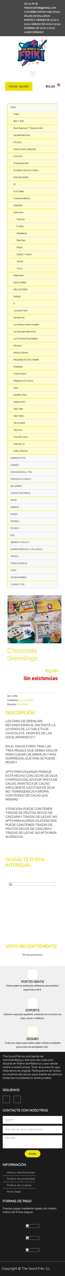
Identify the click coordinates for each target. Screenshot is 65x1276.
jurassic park (21, 310)
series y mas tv (20, 542)
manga (14, 521)
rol (12, 535)
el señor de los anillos (26, 170)
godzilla (18, 205)
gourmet (16, 486)
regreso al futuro (23, 380)
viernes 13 (19, 444)
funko (20, 226)
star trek (18, 408)
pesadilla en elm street (26, 359)
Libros (14, 507)
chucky (18, 142)
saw (16, 387)
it (14, 303)
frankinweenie (22, 198)
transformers (21, 437)
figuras (21, 219)
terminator (19, 422)
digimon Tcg (17, 458)
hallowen (19, 275)
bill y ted (19, 121)
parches (21, 240)
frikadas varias (20, 479)
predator (18, 366)
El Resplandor (21, 163)
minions (18, 345)
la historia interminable (26, 324)
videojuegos (18, 563)
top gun (18, 430)
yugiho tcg (17, 584)
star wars (19, 415)
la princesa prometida (26, 338)
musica (14, 528)
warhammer (18, 577)
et (15, 184)
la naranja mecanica (25, 331)
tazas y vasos (24, 254)
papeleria (22, 233)
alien (16, 114)
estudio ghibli (21, 177)
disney (14, 465)
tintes (14, 556)
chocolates (22, 704)
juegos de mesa (20, 493)
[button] (32, 74)
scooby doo (20, 394)
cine (13, 107)
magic (14, 514)
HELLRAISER (20, 289)
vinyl (19, 268)
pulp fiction (20, 373)
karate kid (19, 317)
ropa (19, 247)
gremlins (18, 212)
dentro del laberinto (25, 149)
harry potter (20, 282)
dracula (18, 156)
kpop (13, 500)
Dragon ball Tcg (21, 472)
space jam (19, 401)
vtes (13, 570)
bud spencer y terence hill (28, 128)
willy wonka (20, 451)
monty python (21, 352)
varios (20, 261)
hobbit (17, 296)
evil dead (19, 191)
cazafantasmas (22, 135)
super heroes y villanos (26, 549)
